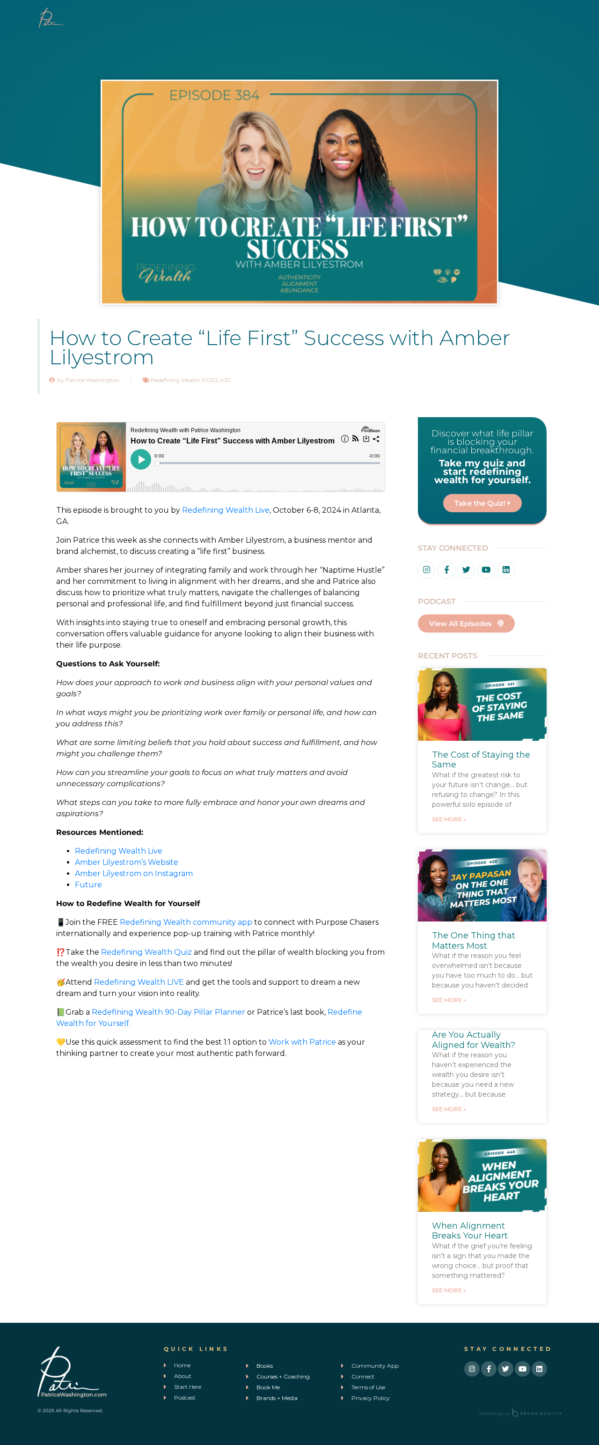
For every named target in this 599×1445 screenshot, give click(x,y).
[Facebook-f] (446, 569)
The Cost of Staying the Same (481, 760)
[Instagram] (426, 569)
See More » (449, 819)
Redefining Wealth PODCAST (191, 379)
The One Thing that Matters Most (473, 940)
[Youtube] (486, 569)
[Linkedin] (506, 569)
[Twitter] (466, 569)
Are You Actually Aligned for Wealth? (473, 1040)
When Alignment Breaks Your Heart (470, 1231)
